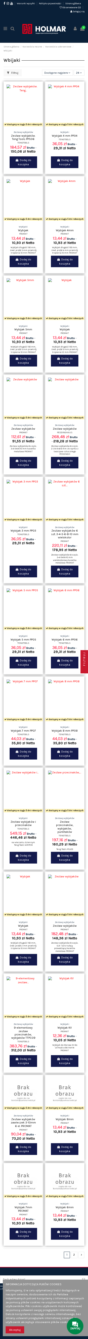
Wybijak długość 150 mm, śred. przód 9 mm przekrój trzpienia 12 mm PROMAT (64, 349)
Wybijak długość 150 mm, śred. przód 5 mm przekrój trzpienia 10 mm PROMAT (23, 349)
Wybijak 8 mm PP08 (65, 730)
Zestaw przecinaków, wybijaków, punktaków (64, 826)
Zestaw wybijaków (23, 428)
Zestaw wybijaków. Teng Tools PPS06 (23, 137)
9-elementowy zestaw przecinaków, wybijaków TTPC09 (23, 1032)
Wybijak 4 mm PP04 (64, 135)
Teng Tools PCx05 (64, 849)
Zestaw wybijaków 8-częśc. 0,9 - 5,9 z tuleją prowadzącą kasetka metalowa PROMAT (64, 947)
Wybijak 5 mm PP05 (23, 639)
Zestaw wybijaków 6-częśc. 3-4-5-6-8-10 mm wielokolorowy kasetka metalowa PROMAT (64, 558)
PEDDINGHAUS (65, 432)
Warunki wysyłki (26, 3)
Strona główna (73, 3)
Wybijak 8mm (65, 1119)
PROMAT (23, 233)
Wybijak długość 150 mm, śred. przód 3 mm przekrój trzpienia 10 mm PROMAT (23, 250)
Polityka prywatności (50, 3)
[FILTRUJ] (84, 669)
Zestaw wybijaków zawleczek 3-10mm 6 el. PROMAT (23, 1123)
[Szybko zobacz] (29, 126)
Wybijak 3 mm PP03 (23, 530)
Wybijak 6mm (65, 1207)
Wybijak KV (64, 1027)
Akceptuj (15, 1329)
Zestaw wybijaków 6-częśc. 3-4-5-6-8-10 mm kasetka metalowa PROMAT (23, 449)
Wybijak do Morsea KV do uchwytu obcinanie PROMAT (64, 1048)
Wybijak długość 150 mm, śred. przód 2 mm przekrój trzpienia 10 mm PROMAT (23, 945)
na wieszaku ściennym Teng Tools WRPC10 (23, 843)
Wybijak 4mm (65, 230)
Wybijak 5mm (23, 329)
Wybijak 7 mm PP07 (23, 730)
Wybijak (23, 230)
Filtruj (14, 72)
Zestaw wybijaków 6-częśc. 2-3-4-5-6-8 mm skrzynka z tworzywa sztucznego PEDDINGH (64, 450)
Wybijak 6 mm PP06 (65, 639)
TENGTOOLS (23, 142)
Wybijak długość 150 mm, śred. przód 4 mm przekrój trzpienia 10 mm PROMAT (64, 250)
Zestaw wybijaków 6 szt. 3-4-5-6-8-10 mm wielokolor (64, 534)
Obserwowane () (71, 7)
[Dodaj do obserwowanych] (18, 126)
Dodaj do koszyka (24, 162)
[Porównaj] (23, 126)
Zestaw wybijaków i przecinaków (23, 823)
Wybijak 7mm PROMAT (23, 1209)
